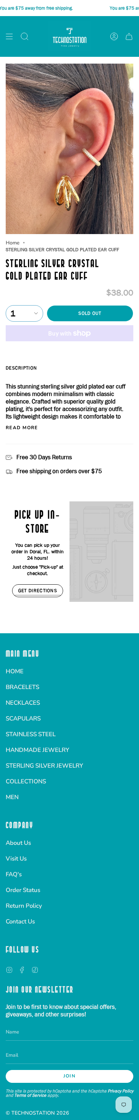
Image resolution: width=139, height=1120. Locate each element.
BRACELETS (22, 687)
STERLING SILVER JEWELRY (44, 766)
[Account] (114, 36)
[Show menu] (9, 36)
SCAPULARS (23, 718)
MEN (12, 797)
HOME (15, 671)
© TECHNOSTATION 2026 (37, 1112)
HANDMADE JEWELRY (37, 750)
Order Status (23, 890)
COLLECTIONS (26, 781)
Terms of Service (30, 1095)
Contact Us (20, 921)
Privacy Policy (120, 1091)
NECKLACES (23, 703)
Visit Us (16, 858)
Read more (22, 428)
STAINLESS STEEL (31, 734)
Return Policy (24, 906)
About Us (18, 843)
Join (69, 1076)
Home (13, 242)
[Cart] (129, 36)
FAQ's (14, 874)
